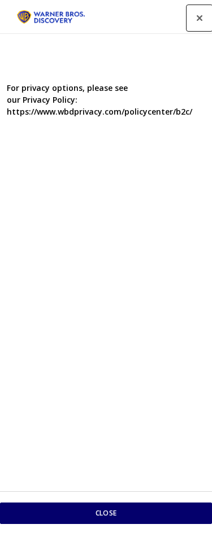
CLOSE (106, 513)
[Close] (199, 18)
